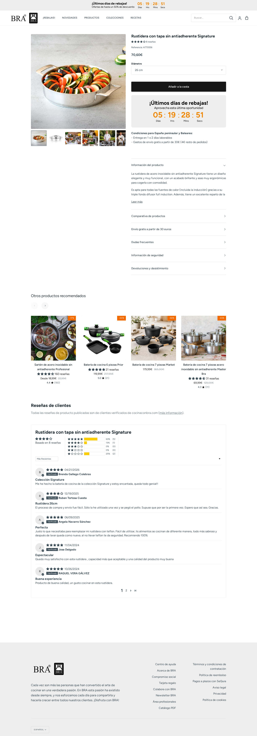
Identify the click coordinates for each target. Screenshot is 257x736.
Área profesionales (164, 701)
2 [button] (126, 590)
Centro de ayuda (165, 664)
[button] (138, 41)
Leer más (136, 201)
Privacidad (219, 693)
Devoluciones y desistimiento (149, 268)
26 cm (139, 70)
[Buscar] (231, 18)
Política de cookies (214, 700)
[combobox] (209, 17)
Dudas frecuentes (142, 242)
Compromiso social (164, 676)
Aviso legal (219, 687)
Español (39, 729)
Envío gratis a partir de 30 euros (151, 229)
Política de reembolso (212, 675)
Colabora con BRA (164, 689)
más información (170, 413)
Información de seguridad (147, 255)
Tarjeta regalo (167, 683)
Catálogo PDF (167, 708)
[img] (55, 469)
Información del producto (147, 165)
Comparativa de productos (148, 216)
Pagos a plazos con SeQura (209, 681)
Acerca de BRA (166, 670)
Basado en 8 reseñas (48, 442)
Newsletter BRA (166, 695)
